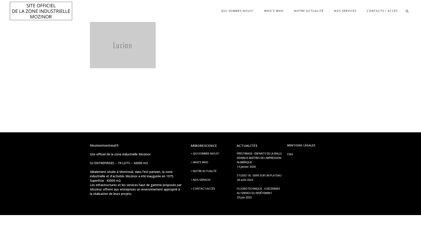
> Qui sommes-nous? (205, 153)
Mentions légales (301, 145)
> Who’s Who (199, 162)
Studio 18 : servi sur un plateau (259, 175)
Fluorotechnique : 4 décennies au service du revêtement (258, 191)
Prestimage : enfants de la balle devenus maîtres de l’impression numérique (259, 158)
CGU (290, 154)
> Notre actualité (203, 171)
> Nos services (200, 180)
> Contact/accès (203, 188)
